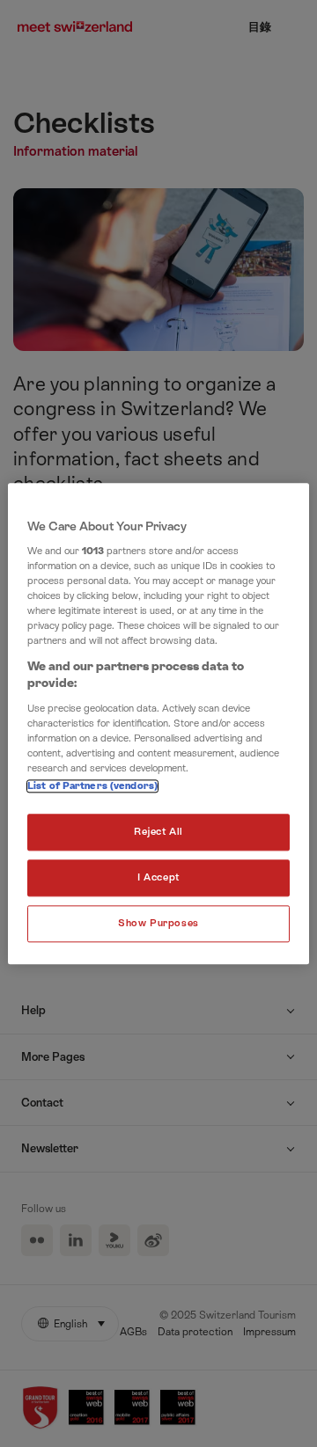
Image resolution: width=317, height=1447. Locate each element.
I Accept (158, 877)
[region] (158, 723)
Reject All (158, 831)
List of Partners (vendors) (92, 786)
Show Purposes (158, 923)
